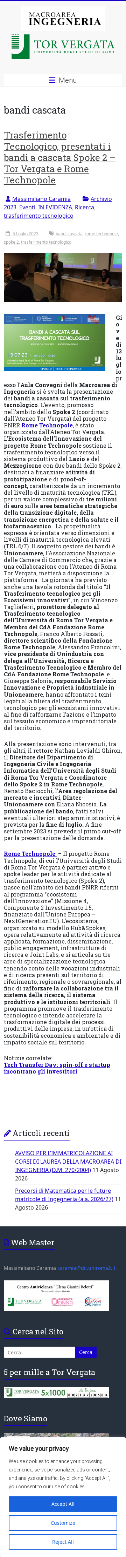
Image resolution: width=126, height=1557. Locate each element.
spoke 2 (11, 242)
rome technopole (101, 234)
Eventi (27, 207)
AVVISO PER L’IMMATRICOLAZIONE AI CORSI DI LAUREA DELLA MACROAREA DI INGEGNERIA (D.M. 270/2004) (68, 1161)
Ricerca (84, 207)
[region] (63, 1497)
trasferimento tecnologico (39, 215)
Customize (63, 1522)
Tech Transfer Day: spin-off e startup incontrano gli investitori (57, 1068)
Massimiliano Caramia (41, 199)
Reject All (63, 1541)
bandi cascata (69, 234)
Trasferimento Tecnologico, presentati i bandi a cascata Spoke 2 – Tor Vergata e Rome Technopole (59, 157)
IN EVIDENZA (55, 207)
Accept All (63, 1504)
